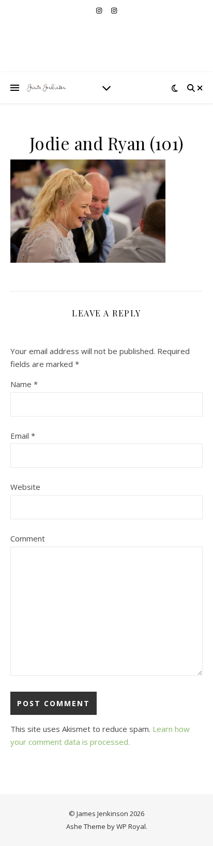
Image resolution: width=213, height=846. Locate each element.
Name (24, 384)
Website (25, 487)
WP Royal (131, 826)
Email (22, 435)
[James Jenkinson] (46, 87)
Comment (27, 538)
